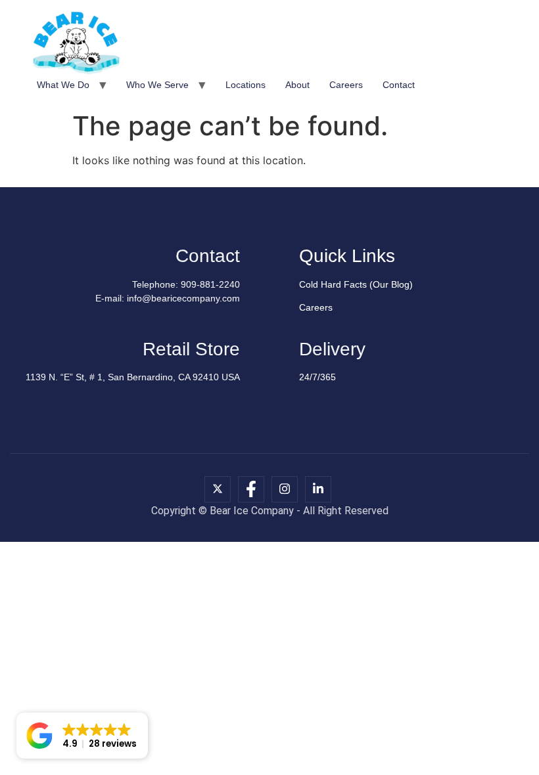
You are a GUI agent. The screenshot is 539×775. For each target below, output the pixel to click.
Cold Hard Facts (333, 284)
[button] (82, 736)
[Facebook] (251, 489)
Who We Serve (157, 84)
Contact (399, 84)
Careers (346, 84)
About (297, 84)
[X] (217, 489)
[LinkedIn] (318, 489)
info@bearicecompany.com (183, 298)
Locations (245, 84)
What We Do (63, 84)
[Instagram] (284, 489)
